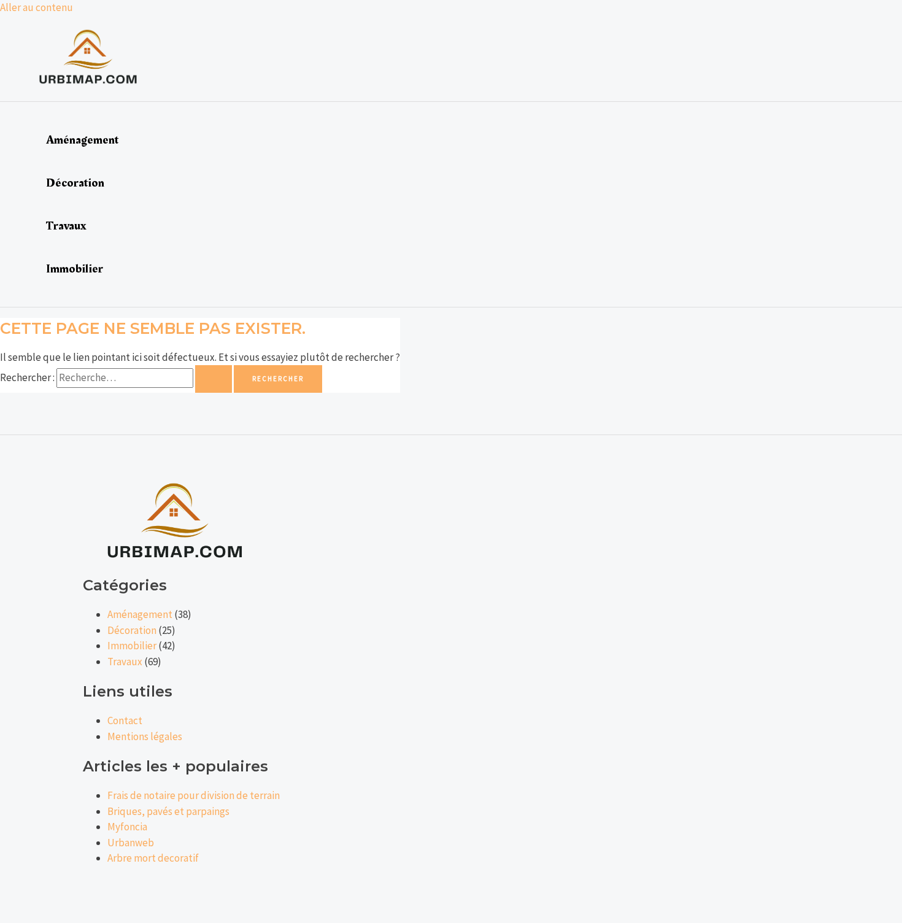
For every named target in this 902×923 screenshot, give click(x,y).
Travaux (66, 226)
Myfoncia (127, 826)
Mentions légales (144, 736)
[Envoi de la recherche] (213, 379)
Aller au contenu (36, 7)
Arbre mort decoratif (153, 858)
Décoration (75, 183)
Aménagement (82, 140)
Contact (124, 720)
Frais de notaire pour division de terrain (193, 795)
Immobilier (74, 269)
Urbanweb (130, 842)
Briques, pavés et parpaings (168, 811)
